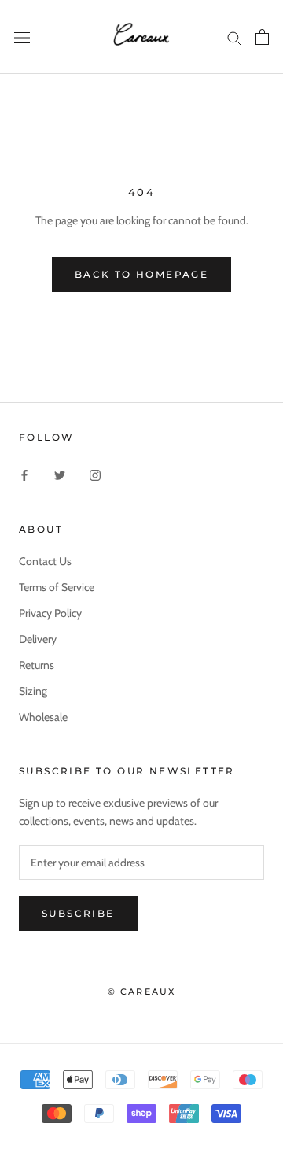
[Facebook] (24, 475)
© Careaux (142, 991)
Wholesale (43, 717)
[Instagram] (95, 475)
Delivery (38, 639)
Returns (36, 665)
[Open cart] (262, 37)
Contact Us (45, 561)
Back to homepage (141, 274)
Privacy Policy (50, 613)
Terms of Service (56, 587)
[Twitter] (59, 475)
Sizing (33, 691)
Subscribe (78, 913)
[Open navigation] (22, 37)
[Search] (234, 37)
